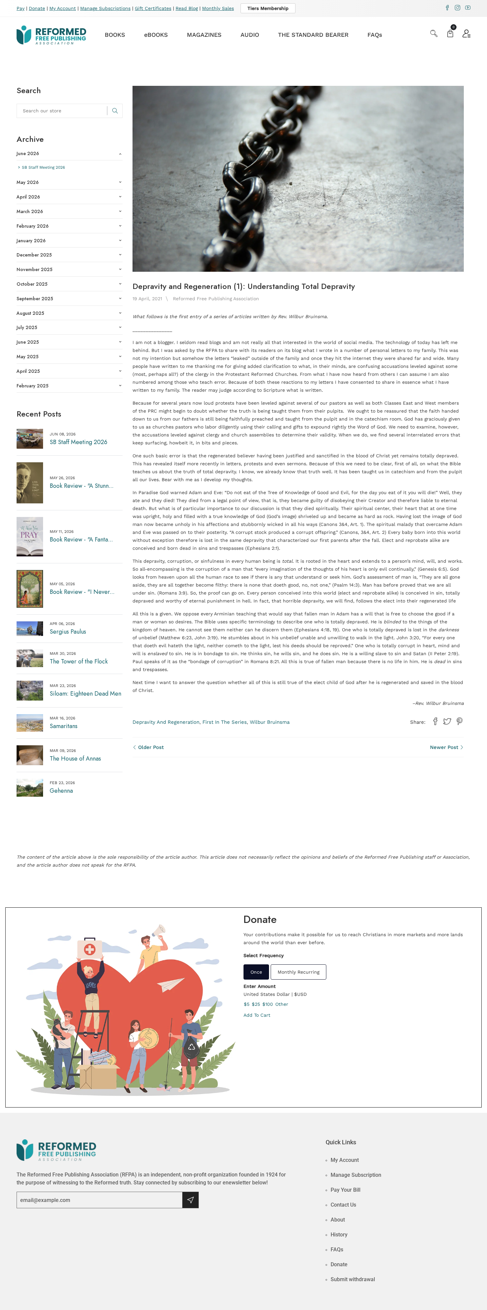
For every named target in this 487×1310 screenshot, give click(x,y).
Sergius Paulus (68, 631)
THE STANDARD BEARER (313, 34)
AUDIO (250, 34)
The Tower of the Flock (79, 661)
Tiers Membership (268, 8)
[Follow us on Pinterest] (459, 721)
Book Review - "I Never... (82, 592)
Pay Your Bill (345, 1190)
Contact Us (343, 1205)
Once (256, 972)
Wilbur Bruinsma (270, 722)
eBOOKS (156, 34)
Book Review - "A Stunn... (82, 486)
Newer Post (445, 747)
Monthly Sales (218, 8)
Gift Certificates (153, 8)
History (339, 1234)
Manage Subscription (356, 1175)
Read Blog (187, 8)
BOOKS (115, 34)
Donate (37, 8)
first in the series (224, 722)
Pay (21, 8)
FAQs (374, 34)
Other (281, 1004)
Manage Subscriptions (105, 8)
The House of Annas (75, 758)
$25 (256, 1004)
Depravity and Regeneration (166, 722)
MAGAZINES (204, 34)
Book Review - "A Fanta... (81, 539)
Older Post (150, 747)
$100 (267, 1004)
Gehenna (61, 790)
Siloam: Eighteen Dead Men (85, 693)
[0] (450, 34)
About (338, 1220)
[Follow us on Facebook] (435, 721)
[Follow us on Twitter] (447, 721)
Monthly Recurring (298, 972)
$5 (246, 1004)
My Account (62, 8)
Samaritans (64, 726)
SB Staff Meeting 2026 (78, 442)
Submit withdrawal (353, 1279)
